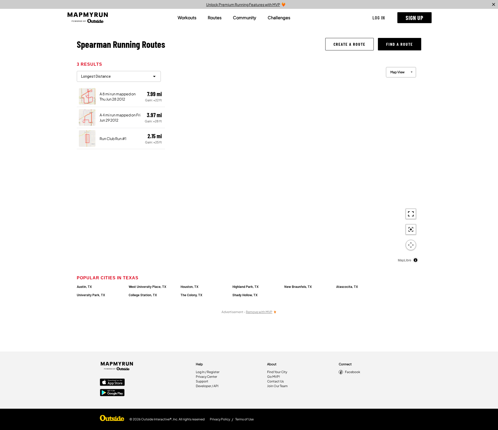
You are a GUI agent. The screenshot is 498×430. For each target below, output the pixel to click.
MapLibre (404, 260)
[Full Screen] (411, 214)
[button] (378, 17)
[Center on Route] (411, 229)
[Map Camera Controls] (411, 245)
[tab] (187, 18)
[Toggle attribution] (415, 260)
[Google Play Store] (112, 393)
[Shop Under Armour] (112, 419)
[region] (293, 164)
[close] (493, 4)
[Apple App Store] (112, 383)
